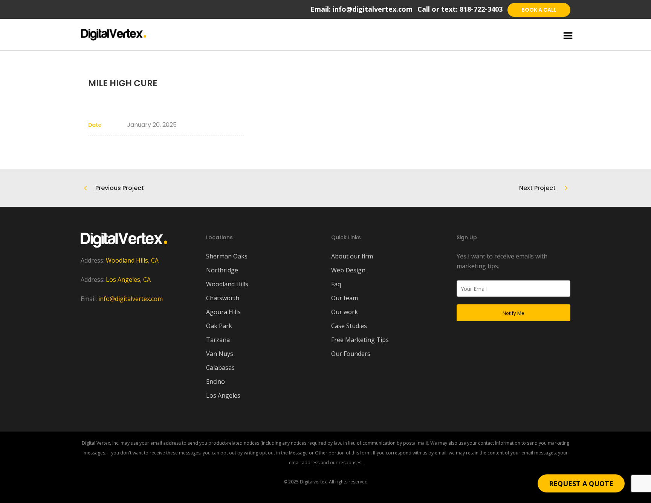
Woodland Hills (227, 284)
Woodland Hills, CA (132, 260)
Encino (215, 381)
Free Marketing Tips (360, 340)
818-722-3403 (481, 9)
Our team (344, 298)
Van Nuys (219, 354)
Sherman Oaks (227, 256)
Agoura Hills (223, 312)
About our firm (352, 256)
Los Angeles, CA (128, 279)
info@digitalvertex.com (373, 9)
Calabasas (220, 367)
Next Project (537, 188)
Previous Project (119, 188)
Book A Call (538, 10)
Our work (344, 312)
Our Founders (350, 354)
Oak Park (219, 326)
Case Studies (349, 326)
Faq (336, 284)
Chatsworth (222, 298)
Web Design (348, 270)
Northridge (222, 270)
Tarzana (218, 340)
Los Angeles (223, 395)
